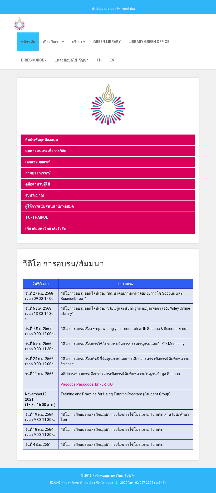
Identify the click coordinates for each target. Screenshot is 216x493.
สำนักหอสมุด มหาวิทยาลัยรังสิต (113, 9)
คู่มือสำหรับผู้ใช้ (37, 184)
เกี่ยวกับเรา (52, 42)
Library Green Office (149, 42)
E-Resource (32, 60)
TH (99, 60)
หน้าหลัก (28, 42)
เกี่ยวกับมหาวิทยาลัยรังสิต (45, 228)
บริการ (77, 42)
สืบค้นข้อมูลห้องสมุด (41, 140)
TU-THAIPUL (36, 217)
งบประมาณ (34, 195)
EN (112, 60)
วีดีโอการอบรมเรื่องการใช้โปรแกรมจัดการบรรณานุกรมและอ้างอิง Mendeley (122, 344)
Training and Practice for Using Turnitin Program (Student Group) (115, 394)
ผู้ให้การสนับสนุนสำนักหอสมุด (49, 206)
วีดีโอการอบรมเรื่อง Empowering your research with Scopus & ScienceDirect (124, 329)
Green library (107, 42)
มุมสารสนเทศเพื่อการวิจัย (45, 151)
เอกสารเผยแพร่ (37, 162)
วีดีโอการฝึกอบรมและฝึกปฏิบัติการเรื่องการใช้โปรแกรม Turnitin (112, 429)
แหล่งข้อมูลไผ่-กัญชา (72, 60)
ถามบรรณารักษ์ (38, 173)
